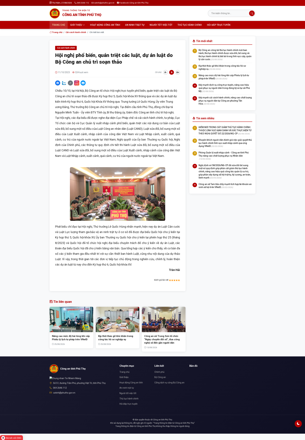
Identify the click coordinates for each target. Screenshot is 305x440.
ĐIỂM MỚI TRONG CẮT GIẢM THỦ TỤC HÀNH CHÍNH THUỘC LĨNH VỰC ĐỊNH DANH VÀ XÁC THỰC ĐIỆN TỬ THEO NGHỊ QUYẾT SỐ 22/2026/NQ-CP (225, 130)
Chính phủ (159, 372)
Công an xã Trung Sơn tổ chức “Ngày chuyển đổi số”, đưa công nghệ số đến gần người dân (162, 339)
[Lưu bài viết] (76, 82)
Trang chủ (58, 25)
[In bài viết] (83, 82)
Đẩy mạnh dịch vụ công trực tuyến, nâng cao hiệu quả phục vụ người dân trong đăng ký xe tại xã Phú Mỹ (224, 88)
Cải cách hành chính (76, 32)
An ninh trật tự (135, 25)
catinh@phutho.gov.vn (104, 3)
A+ (177, 72)
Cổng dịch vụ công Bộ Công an (169, 382)
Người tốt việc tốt (161, 25)
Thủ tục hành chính (190, 25)
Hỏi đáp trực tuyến (218, 25)
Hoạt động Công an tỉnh (105, 25)
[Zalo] (64, 82)
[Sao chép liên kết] (70, 82)
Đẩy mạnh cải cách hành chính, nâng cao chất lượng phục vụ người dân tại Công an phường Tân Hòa (225, 100)
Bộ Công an (160, 377)
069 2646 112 (83, 3)
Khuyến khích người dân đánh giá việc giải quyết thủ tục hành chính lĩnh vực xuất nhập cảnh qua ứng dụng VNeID (225, 143)
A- (165, 72)
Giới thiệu (76, 25)
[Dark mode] (298, 423)
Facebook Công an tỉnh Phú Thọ (133, 3)
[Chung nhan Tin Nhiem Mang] (65, 378)
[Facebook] (57, 82)
